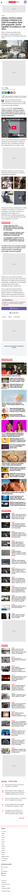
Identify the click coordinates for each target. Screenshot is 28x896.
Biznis (2, 839)
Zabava (3, 848)
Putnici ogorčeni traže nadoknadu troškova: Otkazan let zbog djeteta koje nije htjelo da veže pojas (13, 228)
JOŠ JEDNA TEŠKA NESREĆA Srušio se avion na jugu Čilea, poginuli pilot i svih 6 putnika (18, 562)
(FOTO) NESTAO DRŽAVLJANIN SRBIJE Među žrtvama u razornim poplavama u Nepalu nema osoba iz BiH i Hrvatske (18, 669)
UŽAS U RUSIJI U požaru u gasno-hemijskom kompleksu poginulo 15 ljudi (18, 714)
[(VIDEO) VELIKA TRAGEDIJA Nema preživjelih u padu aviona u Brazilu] (5, 616)
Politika (3, 833)
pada (22, 145)
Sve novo (21, 818)
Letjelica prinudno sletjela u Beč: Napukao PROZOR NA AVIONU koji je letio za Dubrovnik (13, 234)
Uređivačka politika (5, 888)
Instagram (5, 871)
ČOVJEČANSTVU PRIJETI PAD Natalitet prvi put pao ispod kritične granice (18, 751)
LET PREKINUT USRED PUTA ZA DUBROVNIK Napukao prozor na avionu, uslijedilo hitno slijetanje (13, 239)
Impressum (4, 880)
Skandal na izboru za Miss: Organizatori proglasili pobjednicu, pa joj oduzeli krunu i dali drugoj (18, 742)
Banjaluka (3, 860)
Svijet (3, 15)
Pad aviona (17, 316)
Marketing (3, 882)
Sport (2, 844)
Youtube (5, 873)
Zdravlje (3, 846)
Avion (4, 316)
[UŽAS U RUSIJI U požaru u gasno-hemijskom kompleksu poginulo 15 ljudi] (5, 714)
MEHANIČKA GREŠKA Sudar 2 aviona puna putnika (18, 606)
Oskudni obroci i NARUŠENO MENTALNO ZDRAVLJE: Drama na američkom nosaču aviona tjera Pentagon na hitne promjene (19, 724)
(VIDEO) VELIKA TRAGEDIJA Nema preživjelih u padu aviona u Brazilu (18, 616)
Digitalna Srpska (5, 856)
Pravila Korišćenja (5, 884)
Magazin (3, 852)
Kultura (3, 854)
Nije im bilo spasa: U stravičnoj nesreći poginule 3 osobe (18, 660)
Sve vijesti (3, 831)
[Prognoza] (25, 2)
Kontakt (3, 886)
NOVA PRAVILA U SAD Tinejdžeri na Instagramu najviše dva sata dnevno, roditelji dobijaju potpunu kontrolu (15, 792)
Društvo (3, 837)
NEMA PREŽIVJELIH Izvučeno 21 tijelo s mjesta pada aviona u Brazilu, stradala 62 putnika (18, 571)
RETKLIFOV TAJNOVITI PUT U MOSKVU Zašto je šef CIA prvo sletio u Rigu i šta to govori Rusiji (18, 733)
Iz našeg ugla (4, 858)
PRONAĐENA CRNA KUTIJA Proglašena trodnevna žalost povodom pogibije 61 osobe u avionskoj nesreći (19, 535)
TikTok (4, 875)
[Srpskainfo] (14, 2)
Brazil (10, 316)
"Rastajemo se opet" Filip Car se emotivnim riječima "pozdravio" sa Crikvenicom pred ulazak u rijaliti (14, 812)
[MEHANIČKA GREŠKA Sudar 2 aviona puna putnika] (5, 607)
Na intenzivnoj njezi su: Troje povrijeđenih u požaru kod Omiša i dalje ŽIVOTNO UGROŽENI (18, 678)
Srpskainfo (15, 308)
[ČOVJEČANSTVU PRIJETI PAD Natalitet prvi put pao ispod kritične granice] (5, 751)
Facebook (5, 867)
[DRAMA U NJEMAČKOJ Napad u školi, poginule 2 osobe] (5, 696)
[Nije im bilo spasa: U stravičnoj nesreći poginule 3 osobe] (5, 660)
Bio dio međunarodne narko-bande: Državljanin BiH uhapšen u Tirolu (14, 805)
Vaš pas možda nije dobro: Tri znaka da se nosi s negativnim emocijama (15, 799)
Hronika (3, 841)
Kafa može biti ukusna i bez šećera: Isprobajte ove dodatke (14, 785)
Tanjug (6, 88)
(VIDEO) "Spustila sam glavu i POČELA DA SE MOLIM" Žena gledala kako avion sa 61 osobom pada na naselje (18, 516)
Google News (15, 313)
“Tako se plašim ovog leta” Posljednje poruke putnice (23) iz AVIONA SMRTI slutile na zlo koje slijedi (18, 525)
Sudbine (3, 850)
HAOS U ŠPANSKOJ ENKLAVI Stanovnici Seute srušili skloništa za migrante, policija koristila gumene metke (18, 687)
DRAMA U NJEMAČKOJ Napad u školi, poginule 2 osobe (18, 695)
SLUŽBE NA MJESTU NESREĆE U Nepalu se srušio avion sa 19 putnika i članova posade (18, 553)
